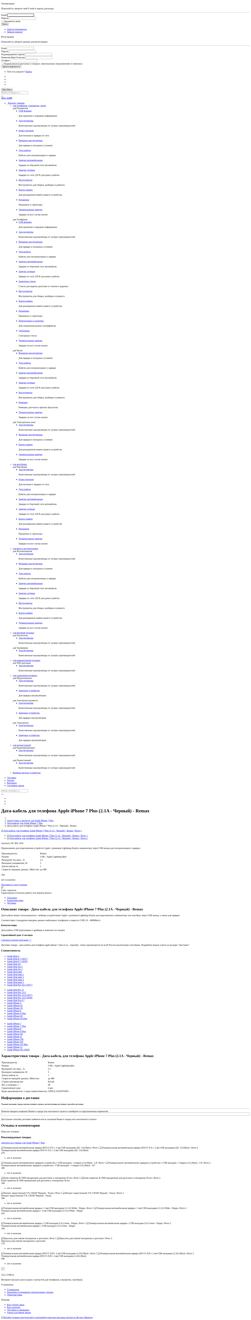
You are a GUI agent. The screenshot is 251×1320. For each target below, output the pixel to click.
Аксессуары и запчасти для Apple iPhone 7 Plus (30, 820)
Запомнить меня (12, 21)
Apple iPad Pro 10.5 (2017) (19, 985)
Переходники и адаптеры (31, 321)
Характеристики (15, 900)
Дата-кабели (25, 150)
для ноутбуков (20, 464)
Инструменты (25, 180)
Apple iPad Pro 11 (15, 990)
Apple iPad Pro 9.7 (16, 1000)
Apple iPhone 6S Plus (17, 1018)
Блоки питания (26, 130)
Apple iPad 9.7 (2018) (17, 961)
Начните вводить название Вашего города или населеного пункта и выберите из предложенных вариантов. (55, 1111)
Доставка (11, 777)
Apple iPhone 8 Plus (16, 1031)
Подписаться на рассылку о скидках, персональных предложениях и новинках (43, 63)
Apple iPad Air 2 (15, 966)
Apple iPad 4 (13, 956)
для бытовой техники (23, 633)
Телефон (5, 60)
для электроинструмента (25, 675)
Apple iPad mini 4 (15, 979)
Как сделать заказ (15, 1304)
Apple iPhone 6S (15, 1016)
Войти (29, 71)
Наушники (24, 200)
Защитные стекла (27, 281)
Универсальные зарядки (30, 209)
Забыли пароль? (15, 32)
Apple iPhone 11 (14, 1047)
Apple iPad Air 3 (15, 969)
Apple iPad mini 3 (15, 977)
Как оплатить (13, 1307)
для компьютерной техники (26, 660)
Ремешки (23, 402)
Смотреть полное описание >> (16, 940)
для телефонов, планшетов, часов (29, 105)
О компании (13, 1289)
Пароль (4, 18)
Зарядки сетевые (27, 170)
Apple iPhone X (14, 1036)
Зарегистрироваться (17, 29)
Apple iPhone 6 (14, 1011)
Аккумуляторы (26, 121)
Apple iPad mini (14, 972)
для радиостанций (22, 745)
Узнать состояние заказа (19, 1312)
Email (4, 15)
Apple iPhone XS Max (17, 1044)
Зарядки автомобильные (31, 160)
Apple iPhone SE (15, 1034)
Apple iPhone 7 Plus (16, 1026)
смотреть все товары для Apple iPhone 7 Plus (23, 1143)
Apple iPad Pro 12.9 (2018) (19, 997)
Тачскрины (24, 330)
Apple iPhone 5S (15, 1008)
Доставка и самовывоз (18, 1310)
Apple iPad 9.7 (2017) (17, 959)
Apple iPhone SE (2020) (18, 1049)
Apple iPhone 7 (14, 1023)
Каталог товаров (16, 103)
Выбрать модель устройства (27, 773)
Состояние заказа (15, 785)
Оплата (10, 780)
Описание (12, 898)
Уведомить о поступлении (14, 884)
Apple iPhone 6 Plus (16, 1013)
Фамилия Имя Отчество (13, 57)
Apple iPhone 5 (14, 1003)
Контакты (12, 783)
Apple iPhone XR (15, 1039)
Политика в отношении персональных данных (30, 1292)
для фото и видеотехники (25, 548)
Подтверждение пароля (12, 54)
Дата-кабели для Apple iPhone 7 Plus (25, 823)
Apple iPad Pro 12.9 (16, 992)
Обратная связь (14, 1295)
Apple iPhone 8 (14, 1029)
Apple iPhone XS (15, 1042)
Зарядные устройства (29, 690)
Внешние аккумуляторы (31, 140)
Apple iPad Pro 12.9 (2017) (19, 995)
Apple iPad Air (14, 964)
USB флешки (25, 111)
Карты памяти (26, 190)
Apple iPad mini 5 (15, 982)
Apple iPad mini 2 (15, 974)
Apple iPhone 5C (15, 1005)
